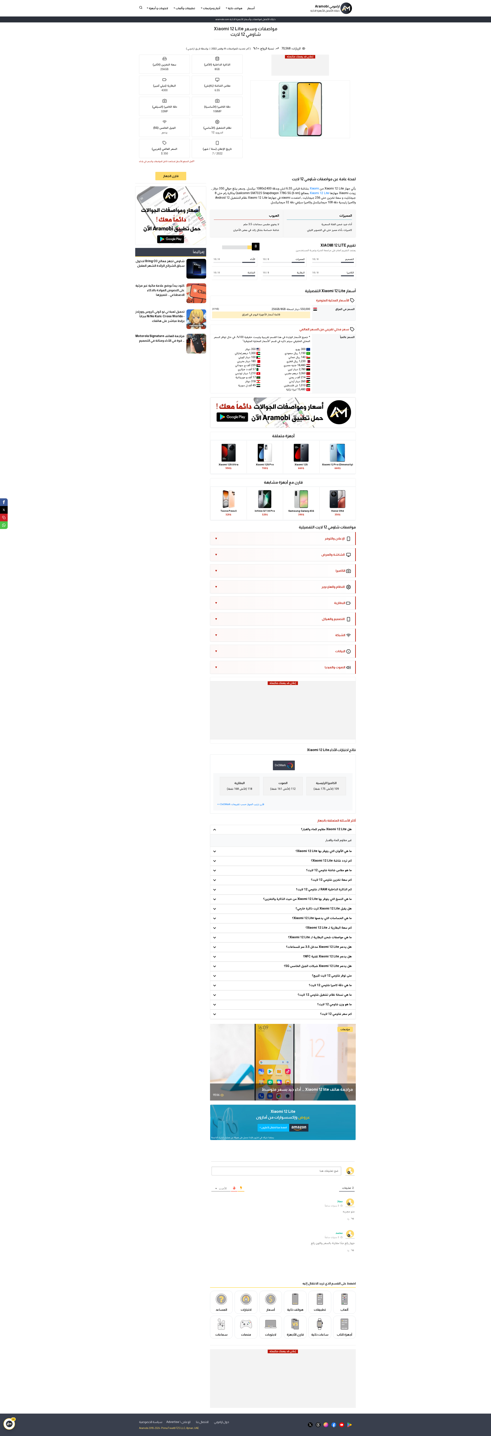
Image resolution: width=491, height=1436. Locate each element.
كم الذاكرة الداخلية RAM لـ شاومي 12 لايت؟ (324, 889)
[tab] (284, 765)
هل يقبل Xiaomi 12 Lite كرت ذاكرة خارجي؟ (324, 908)
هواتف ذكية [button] (234, 8)
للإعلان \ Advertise (178, 1422)
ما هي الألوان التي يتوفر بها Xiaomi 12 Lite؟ (324, 851)
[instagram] (326, 1424)
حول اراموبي (221, 1422)
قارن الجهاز (171, 176)
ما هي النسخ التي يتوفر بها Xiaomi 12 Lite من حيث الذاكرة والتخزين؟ (307, 899)
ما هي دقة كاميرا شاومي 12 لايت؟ (330, 985)
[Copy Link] (4, 517)
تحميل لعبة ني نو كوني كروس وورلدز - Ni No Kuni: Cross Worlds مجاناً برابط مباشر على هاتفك (160, 316)
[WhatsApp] (4, 525)
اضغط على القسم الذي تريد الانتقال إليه (329, 1283)
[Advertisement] (300, 68)
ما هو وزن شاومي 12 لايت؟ (334, 1004)
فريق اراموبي (193, 49)
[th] (318, 1424)
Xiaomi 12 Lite (319, 193)
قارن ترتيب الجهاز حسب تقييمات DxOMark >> (240, 804)
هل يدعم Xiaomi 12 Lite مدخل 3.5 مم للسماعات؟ (319, 947)
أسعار (251, 8)
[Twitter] (4, 510)
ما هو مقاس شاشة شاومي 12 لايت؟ (329, 870)
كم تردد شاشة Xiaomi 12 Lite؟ (331, 861)
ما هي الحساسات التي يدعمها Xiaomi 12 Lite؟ (322, 918)
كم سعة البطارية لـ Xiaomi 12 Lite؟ (329, 928)
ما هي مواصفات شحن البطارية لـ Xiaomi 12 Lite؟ (320, 937)
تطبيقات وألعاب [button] (185, 8)
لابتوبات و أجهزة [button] (158, 8)
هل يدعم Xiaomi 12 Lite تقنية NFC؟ (327, 956)
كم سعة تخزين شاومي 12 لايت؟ (331, 880)
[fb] (333, 1424)
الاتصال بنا (202, 1422)
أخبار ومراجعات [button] (211, 8)
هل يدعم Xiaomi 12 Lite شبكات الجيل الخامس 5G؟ (318, 966)
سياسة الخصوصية (150, 1422)
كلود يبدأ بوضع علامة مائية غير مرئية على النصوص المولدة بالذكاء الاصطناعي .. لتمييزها (160, 290)
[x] (310, 1424)
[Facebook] (4, 502)
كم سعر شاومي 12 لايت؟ (336, 1014)
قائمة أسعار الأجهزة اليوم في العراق (261, 315)
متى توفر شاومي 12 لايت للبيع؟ (332, 975)
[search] (141, 7)
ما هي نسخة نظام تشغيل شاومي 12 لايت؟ (325, 995)
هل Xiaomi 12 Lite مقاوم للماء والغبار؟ (326, 829)
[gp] (349, 1424)
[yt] (341, 1424)
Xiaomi (314, 188)
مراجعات (345, 1029)
